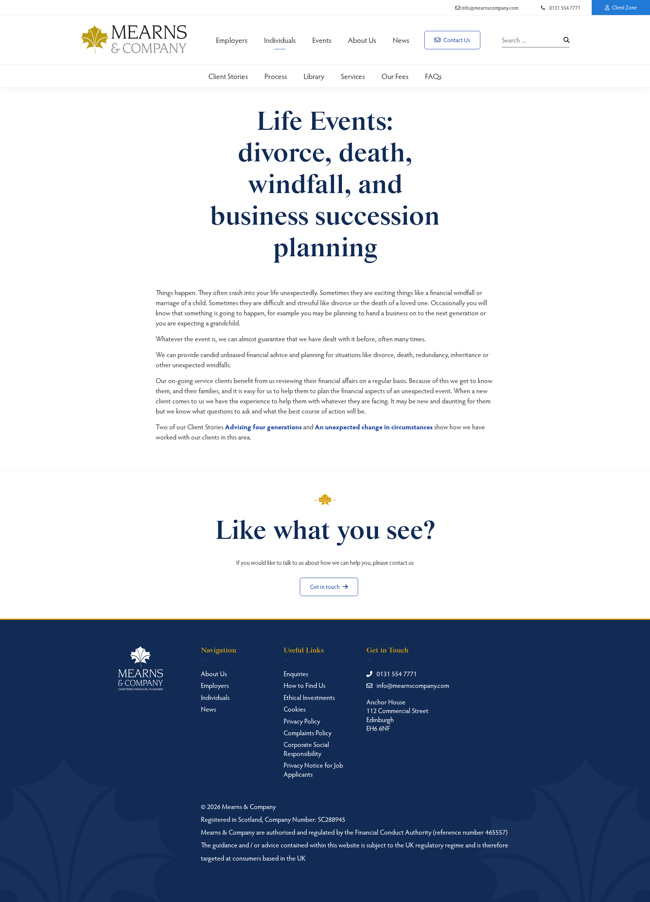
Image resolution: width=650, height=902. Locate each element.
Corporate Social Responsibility (306, 748)
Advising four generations (263, 426)
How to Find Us (304, 685)
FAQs (433, 76)
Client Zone (624, 7)
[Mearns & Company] (133, 39)
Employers (232, 40)
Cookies (294, 708)
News (401, 40)
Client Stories (228, 76)
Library (314, 76)
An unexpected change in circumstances (374, 426)
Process (275, 76)
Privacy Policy (302, 721)
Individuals (280, 40)
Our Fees (395, 76)
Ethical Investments (309, 697)
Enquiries (296, 673)
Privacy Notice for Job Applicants (313, 769)
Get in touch (325, 586)
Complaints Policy (307, 732)
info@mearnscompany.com (489, 7)
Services (353, 76)
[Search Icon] (566, 39)
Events (321, 40)
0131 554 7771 (564, 7)
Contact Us (456, 40)
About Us (362, 40)
